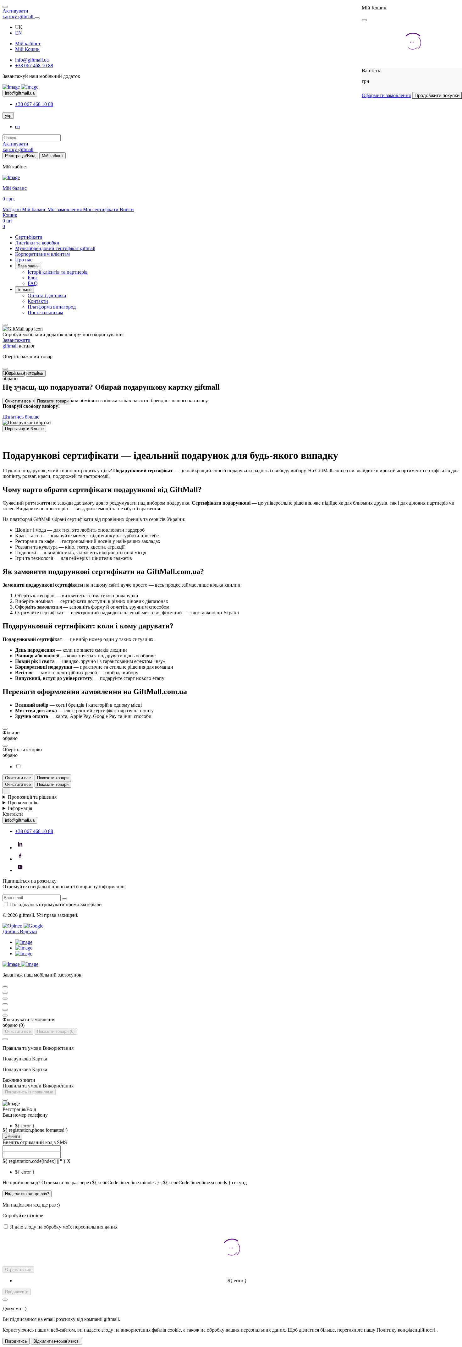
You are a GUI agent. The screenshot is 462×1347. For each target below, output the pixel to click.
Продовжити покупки (437, 95)
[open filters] (5, 369)
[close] (364, 20)
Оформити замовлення (386, 95)
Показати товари (53, 401)
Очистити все (18, 401)
